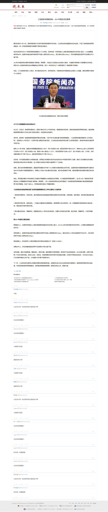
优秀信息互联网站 (87, 506)
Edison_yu (16, 315)
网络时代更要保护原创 (60, 281)
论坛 (22, 12)
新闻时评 (20, 16)
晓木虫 (19, 6)
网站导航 (94, 1)
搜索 (84, 12)
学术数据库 (20, 1)
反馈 (85, 503)
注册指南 (89, 1)
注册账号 (93, 7)
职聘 (36, 12)
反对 (27, 299)
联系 (73, 503)
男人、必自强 (17, 421)
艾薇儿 (15, 368)
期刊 (49, 12)
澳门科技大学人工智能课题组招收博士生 (23, 278)
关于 (70, 503)
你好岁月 (16, 355)
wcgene (15, 434)
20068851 (16, 302)
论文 (42, 12)
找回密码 (93, 5)
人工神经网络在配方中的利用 (61, 278)
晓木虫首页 (14, 1)
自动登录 (87, 5)
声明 (76, 503)
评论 (17, 286)
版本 (91, 503)
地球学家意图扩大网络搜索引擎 (21, 281)
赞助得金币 (83, 1)
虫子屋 (70, 12)
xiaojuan (15, 408)
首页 (16, 12)
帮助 (82, 503)
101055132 (16, 329)
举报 (93, 286)
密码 (68, 7)
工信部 (16, 271)
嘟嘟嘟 (15, 382)
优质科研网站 (79, 506)
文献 (29, 12)
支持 (22, 299)
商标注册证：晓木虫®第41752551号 (65, 509)
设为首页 (79, 1)
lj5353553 (16, 342)
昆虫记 (15, 474)
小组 (77, 12)
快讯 (62, 12)
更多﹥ (91, 12)
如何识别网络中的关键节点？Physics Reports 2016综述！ (26, 279)
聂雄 (15, 395)
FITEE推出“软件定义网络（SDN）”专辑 (63, 279)
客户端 (25, 1)
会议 (56, 12)
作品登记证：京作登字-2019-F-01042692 (46, 509)
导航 (88, 503)
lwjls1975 (16, 448)
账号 (68, 5)
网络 (20, 271)
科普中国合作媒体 (81, 509)
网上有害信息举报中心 (31, 509)
